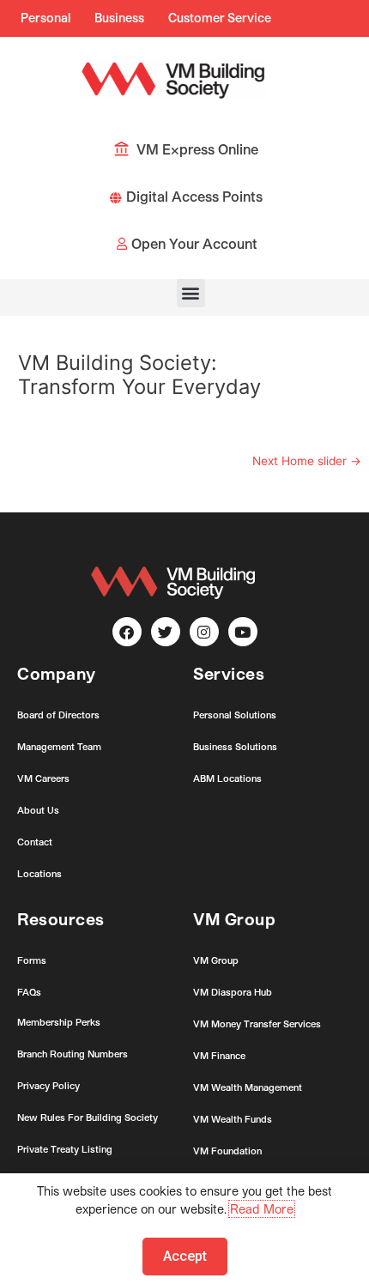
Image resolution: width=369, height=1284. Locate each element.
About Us (38, 809)
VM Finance (219, 1055)
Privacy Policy (48, 1085)
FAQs (29, 991)
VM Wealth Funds (232, 1118)
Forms (31, 960)
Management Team (59, 746)
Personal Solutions (234, 714)
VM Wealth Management (247, 1087)
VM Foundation (227, 1150)
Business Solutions (235, 746)
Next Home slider (306, 461)
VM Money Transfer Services (257, 1023)
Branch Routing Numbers (72, 1053)
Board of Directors (58, 714)
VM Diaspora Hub (232, 991)
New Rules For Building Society (87, 1117)
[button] (191, 293)
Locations (39, 873)
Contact (34, 841)
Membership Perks (58, 1021)
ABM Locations (227, 778)
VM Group (216, 960)
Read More (261, 1209)
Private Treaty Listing (64, 1148)
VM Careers (43, 778)
